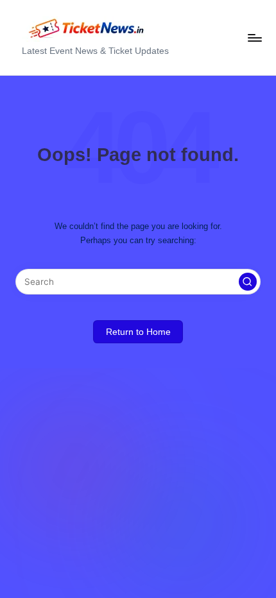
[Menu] (254, 37)
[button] (248, 282)
